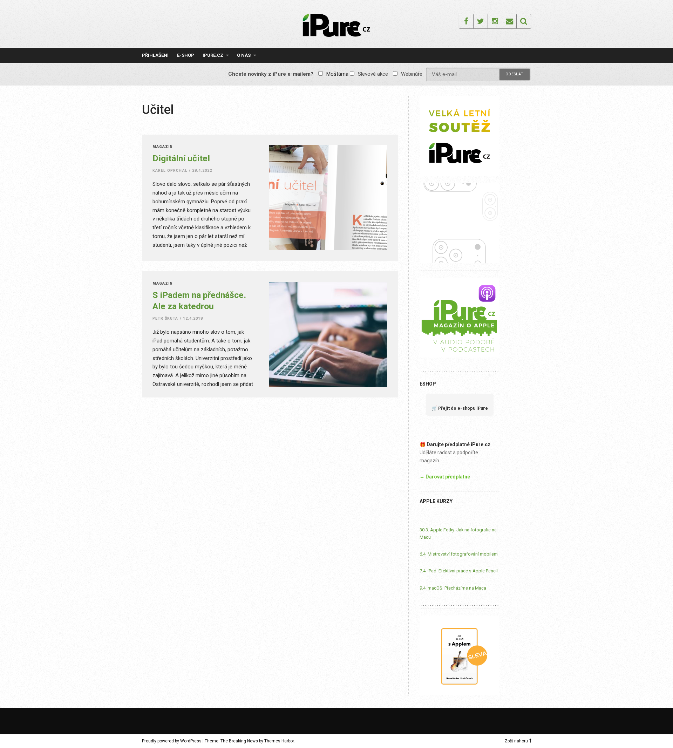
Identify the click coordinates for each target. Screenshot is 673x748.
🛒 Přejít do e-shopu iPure (459, 408)
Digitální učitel (181, 158)
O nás (244, 55)
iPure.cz (213, 55)
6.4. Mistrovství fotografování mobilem (459, 554)
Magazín (162, 147)
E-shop (185, 55)
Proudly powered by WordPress (172, 741)
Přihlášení (155, 55)
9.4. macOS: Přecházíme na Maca (453, 588)
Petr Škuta (165, 318)
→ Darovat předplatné (445, 477)
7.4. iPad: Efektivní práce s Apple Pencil (459, 570)
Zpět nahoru (516, 741)
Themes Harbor (279, 741)
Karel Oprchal (170, 170)
